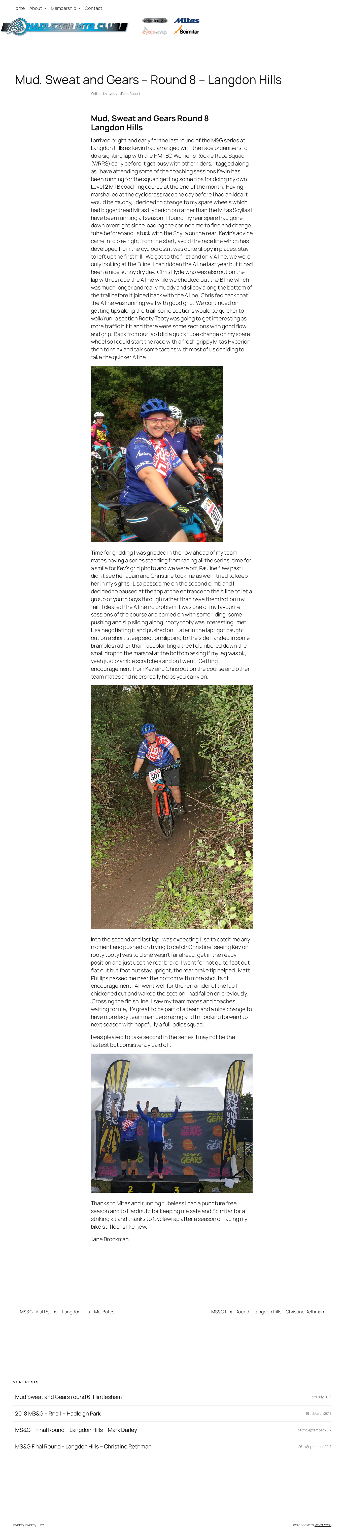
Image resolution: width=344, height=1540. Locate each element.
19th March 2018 (318, 1413)
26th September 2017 (314, 1430)
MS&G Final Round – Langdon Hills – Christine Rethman (267, 1312)
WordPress (323, 1524)
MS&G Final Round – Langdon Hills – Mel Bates (67, 1312)
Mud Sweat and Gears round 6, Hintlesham (68, 1397)
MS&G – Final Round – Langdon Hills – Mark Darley (76, 1430)
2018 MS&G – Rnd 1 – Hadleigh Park (58, 1413)
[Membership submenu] (78, 8)
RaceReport (130, 93)
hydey (112, 93)
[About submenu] (44, 8)
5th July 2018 (321, 1396)
